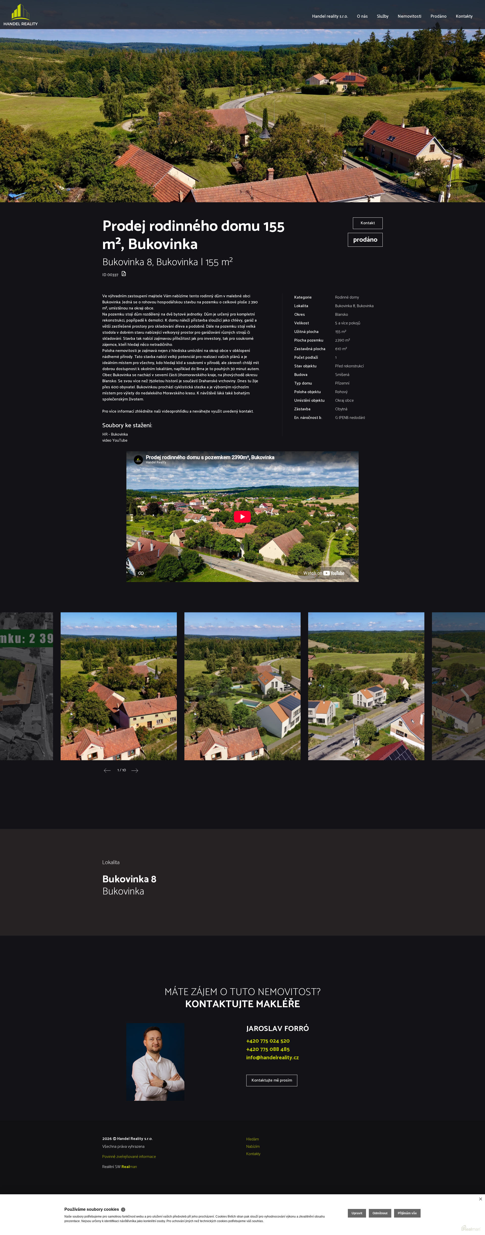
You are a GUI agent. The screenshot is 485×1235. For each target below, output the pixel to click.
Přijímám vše (407, 1213)
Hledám (252, 1139)
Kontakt (368, 223)
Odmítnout (380, 1213)
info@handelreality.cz (272, 1057)
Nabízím (253, 1146)
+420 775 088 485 (268, 1049)
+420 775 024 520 (268, 1041)
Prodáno (438, 45)
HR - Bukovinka (115, 434)
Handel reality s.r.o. (330, 45)
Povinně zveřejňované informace (129, 1156)
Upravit (357, 1213)
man (129, 1166)
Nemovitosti (409, 45)
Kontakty (464, 45)
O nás (362, 45)
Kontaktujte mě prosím (272, 1080)
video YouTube (114, 440)
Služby (383, 45)
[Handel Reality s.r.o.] (42, 14)
